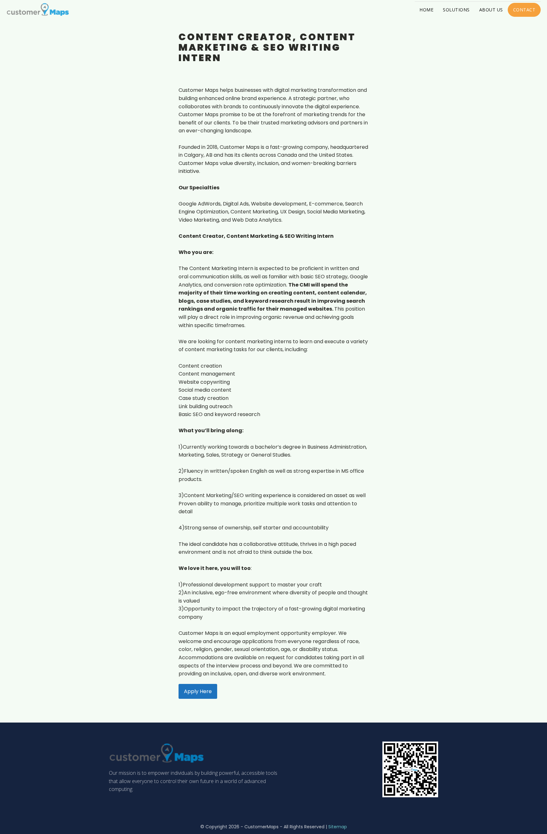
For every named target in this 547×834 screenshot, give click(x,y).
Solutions (456, 10)
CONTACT (524, 10)
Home (426, 10)
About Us (491, 10)
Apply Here (198, 691)
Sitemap (337, 827)
